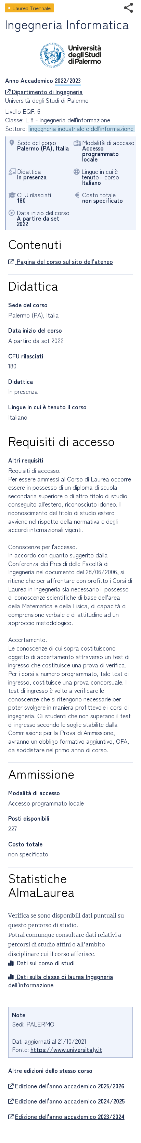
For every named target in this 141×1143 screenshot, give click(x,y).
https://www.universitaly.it (66, 1049)
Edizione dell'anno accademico (69, 1086)
